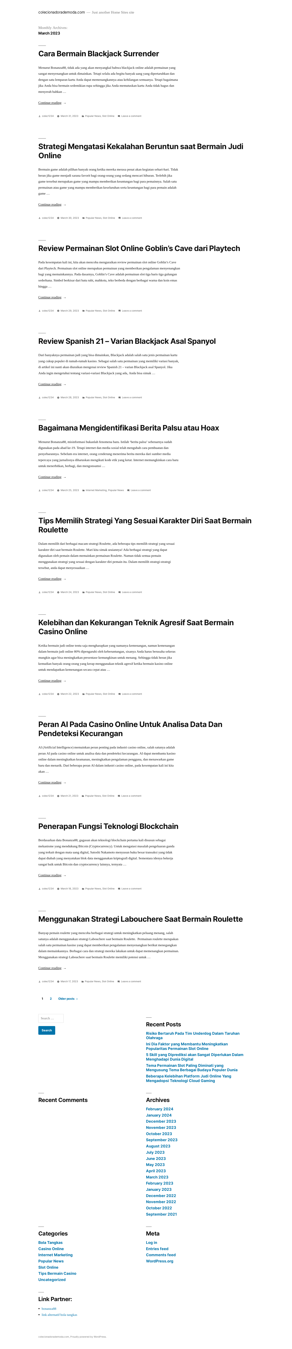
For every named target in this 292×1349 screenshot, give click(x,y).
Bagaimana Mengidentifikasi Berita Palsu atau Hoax (128, 427)
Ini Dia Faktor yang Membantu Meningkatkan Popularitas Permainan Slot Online (187, 1046)
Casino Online (51, 1248)
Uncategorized (52, 1279)
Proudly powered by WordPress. (88, 1336)
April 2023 (156, 1171)
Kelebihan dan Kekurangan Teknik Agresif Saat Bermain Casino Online (136, 627)
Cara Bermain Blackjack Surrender (98, 53)
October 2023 (159, 1133)
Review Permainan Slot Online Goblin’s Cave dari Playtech (139, 248)
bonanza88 (49, 1309)
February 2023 (159, 1183)
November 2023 (161, 1127)
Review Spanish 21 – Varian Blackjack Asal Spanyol (127, 341)
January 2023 (159, 1189)
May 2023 (155, 1164)
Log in (151, 1242)
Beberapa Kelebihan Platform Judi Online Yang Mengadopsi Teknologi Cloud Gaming (188, 1078)
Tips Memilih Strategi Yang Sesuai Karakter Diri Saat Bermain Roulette (145, 525)
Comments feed (161, 1255)
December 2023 (161, 1121)
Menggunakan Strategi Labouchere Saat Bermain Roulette (140, 919)
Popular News (93, 116)
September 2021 (161, 1214)
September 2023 (161, 1140)
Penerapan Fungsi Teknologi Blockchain (108, 826)
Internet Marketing (96, 490)
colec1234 (48, 116)
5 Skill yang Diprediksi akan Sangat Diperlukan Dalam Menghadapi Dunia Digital (194, 1056)
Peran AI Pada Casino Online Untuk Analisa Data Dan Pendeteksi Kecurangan (130, 729)
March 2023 (157, 1177)
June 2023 (156, 1158)
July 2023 (155, 1152)
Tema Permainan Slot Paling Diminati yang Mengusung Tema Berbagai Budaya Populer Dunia (192, 1067)
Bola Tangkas (50, 1242)
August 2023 (158, 1146)
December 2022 (161, 1195)
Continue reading (52, 103)
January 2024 (159, 1115)
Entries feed (157, 1248)
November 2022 (161, 1201)
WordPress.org (159, 1261)
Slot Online (108, 116)
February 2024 (159, 1109)
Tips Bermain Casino (57, 1273)
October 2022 (159, 1208)
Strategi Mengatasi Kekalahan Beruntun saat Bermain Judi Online (140, 151)
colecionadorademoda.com (61, 12)
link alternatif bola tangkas (59, 1315)
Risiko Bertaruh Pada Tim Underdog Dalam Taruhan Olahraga (193, 1035)
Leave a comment (131, 116)
